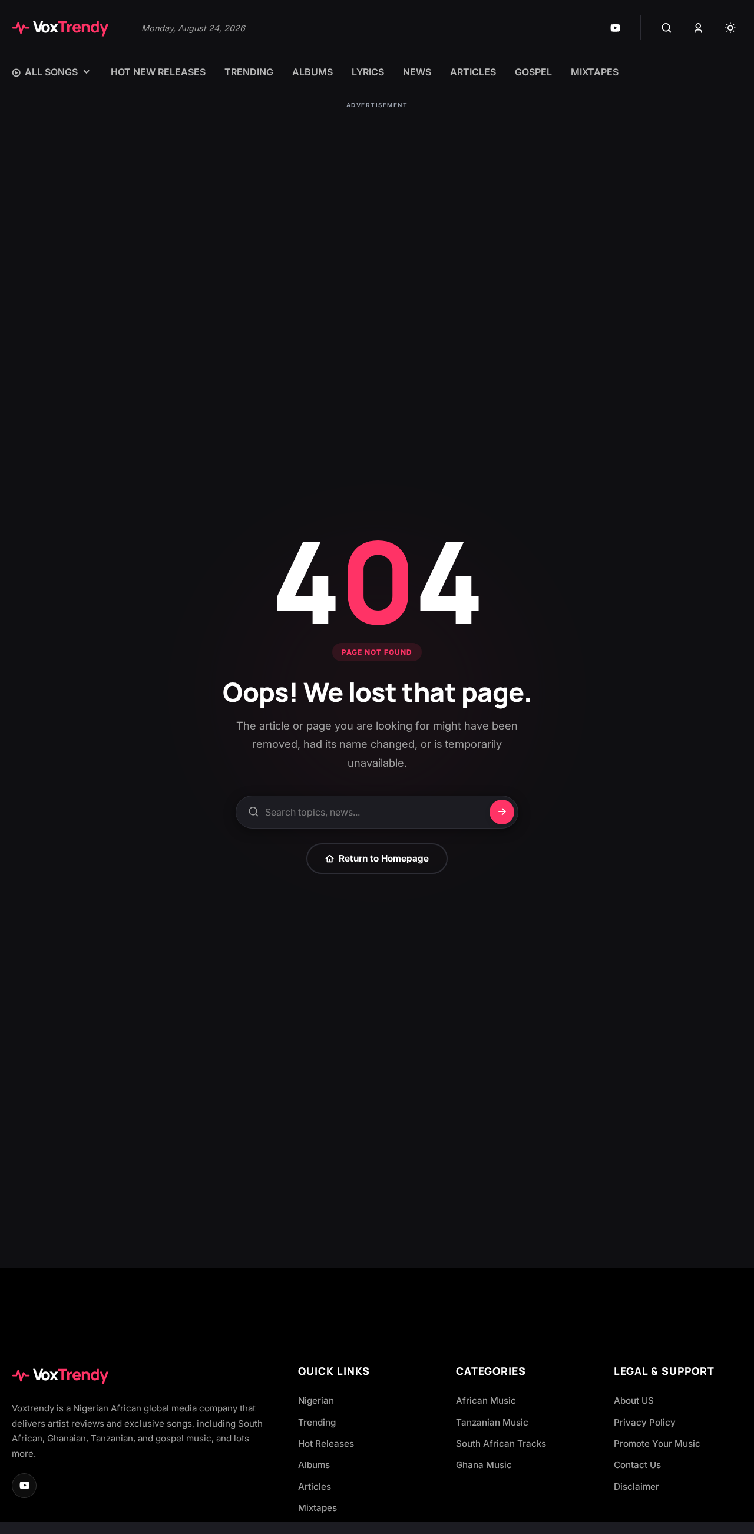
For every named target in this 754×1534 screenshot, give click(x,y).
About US (634, 1400)
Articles (314, 1486)
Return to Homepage (384, 858)
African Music (486, 1400)
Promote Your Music (657, 1443)
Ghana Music (484, 1464)
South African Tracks (501, 1443)
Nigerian (316, 1400)
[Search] (666, 27)
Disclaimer (636, 1486)
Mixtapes (317, 1507)
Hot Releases (326, 1443)
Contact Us (637, 1464)
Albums (314, 1464)
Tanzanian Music (492, 1422)
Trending (317, 1422)
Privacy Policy (645, 1422)
